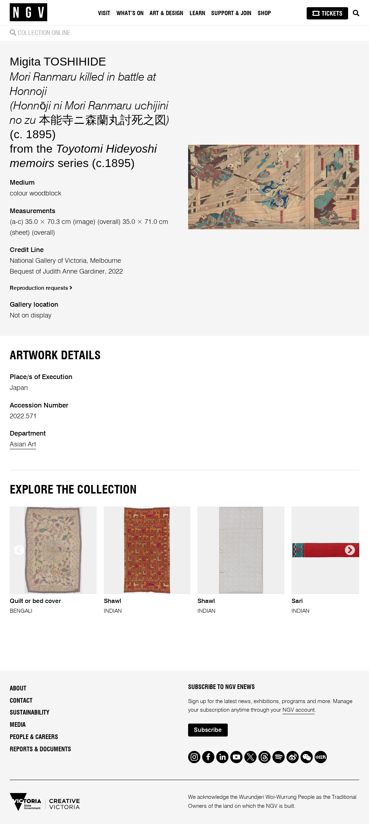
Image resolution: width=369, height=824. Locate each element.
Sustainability (29, 713)
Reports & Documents (40, 749)
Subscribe (208, 730)
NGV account (299, 710)
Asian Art (23, 444)
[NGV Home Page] (28, 12)
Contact (21, 701)
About (18, 689)
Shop (264, 13)
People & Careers (34, 737)
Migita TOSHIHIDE (58, 61)
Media (18, 725)
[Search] (356, 13)
